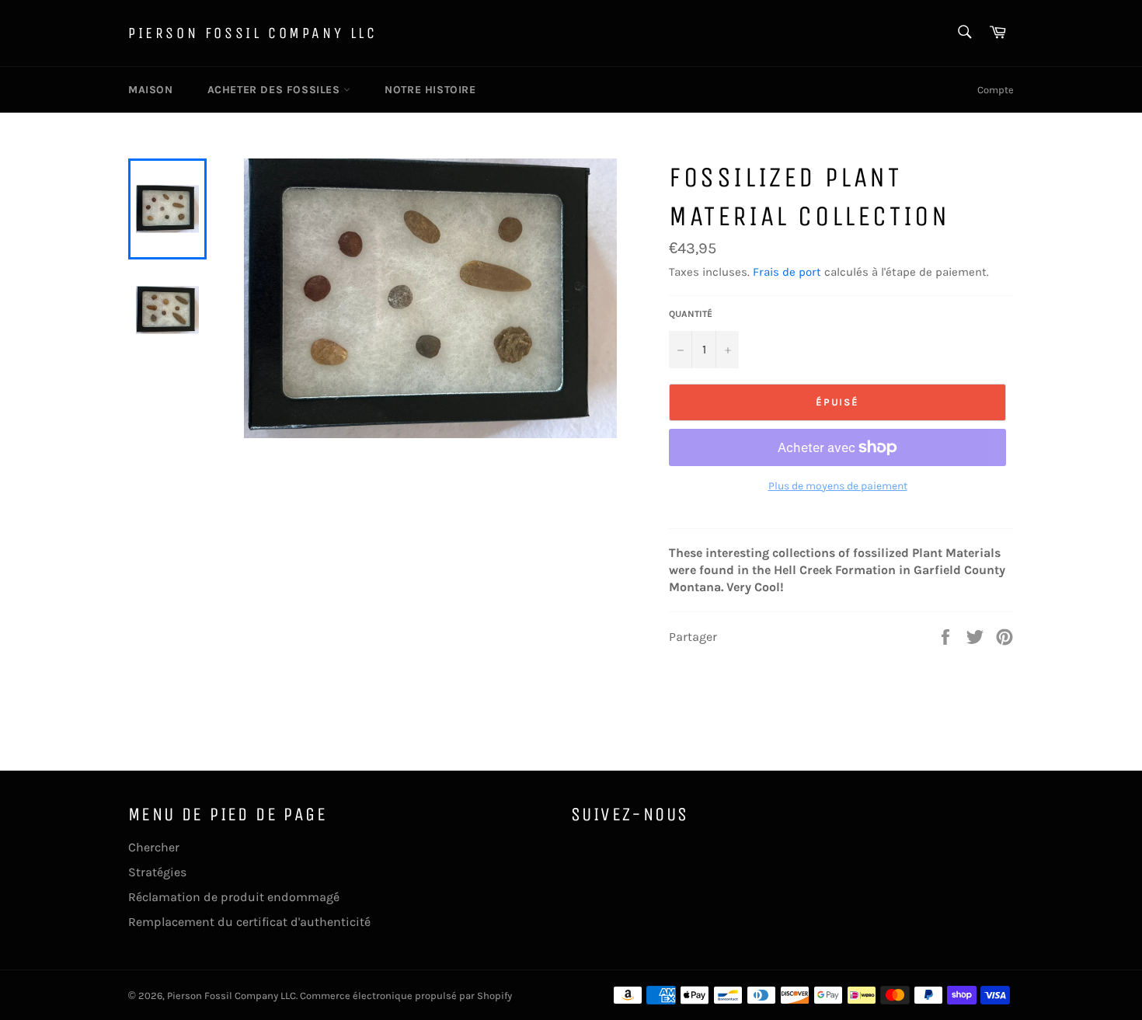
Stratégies (157, 872)
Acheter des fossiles (275, 89)
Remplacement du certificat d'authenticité (249, 921)
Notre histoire (430, 89)
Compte (995, 90)
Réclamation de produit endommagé (233, 896)
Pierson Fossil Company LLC (253, 33)
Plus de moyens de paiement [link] (837, 486)
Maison (150, 89)
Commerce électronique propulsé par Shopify (406, 995)
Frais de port (787, 272)
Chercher (153, 847)
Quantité (690, 313)
